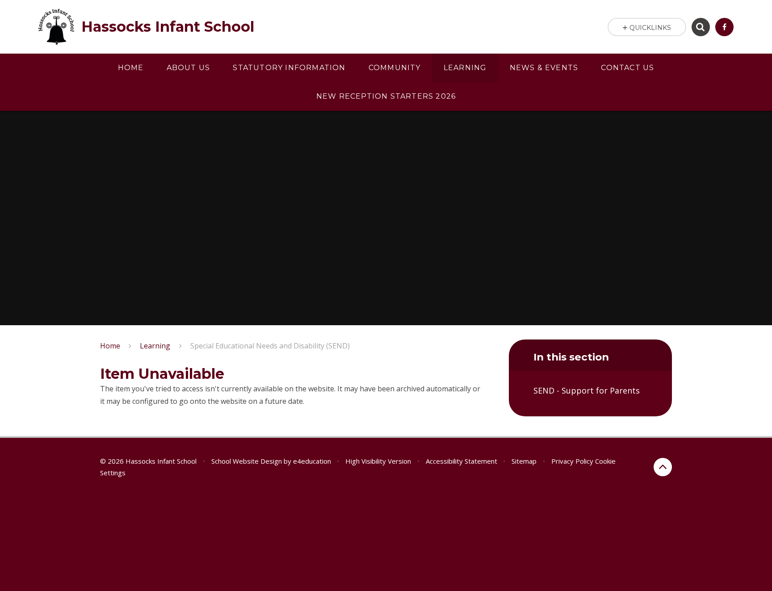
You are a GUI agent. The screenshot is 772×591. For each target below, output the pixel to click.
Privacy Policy (572, 461)
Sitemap (524, 461)
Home (110, 346)
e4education (312, 461)
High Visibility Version (378, 461)
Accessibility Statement (461, 461)
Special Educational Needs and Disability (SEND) (270, 346)
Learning (155, 346)
